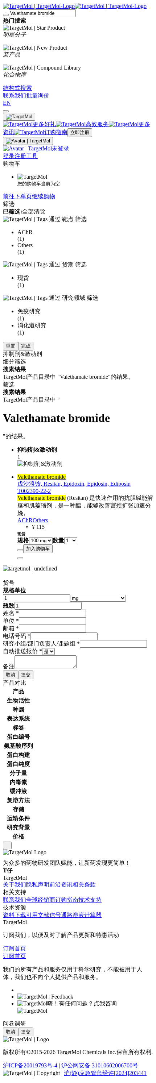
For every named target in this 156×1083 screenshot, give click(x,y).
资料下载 (14, 915)
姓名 (11, 613)
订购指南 (66, 900)
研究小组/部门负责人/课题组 (41, 643)
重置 (10, 346)
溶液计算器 (87, 915)
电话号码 (16, 636)
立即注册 (79, 132)
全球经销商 (40, 900)
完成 (25, 346)
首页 (20, 948)
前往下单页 (17, 196)
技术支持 (90, 900)
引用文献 (37, 915)
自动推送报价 (22, 651)
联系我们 (14, 900)
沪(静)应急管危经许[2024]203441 (105, 1073)
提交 (25, 674)
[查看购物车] (6, 111)
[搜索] (6, 15)
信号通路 (61, 915)
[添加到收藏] (20, 550)
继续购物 (43, 196)
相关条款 (84, 884)
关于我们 (14, 884)
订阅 (9, 948)
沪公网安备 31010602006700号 (99, 1065)
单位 (11, 621)
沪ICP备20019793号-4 (30, 1065)
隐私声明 (37, 884)
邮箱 (11, 628)
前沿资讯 (61, 884)
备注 (9, 666)
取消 (10, 674)
